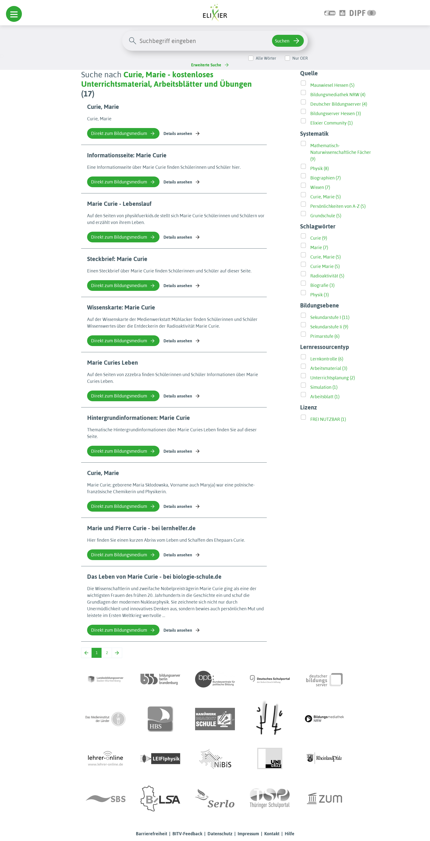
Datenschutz (220, 833)
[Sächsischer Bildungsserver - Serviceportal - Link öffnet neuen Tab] (105, 798)
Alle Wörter (266, 58)
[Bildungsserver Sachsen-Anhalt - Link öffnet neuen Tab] (160, 798)
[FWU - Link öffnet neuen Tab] (105, 719)
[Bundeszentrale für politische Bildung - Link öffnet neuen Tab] (215, 679)
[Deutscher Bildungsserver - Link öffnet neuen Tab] (324, 679)
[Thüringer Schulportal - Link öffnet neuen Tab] (270, 798)
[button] (14, 14)
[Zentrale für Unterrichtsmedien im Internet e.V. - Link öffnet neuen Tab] (324, 798)
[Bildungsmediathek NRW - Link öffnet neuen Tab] (324, 719)
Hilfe (289, 833)
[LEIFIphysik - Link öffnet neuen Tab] (160, 759)
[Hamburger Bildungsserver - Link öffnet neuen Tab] (160, 719)
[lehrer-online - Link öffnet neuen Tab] (105, 759)
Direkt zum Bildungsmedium (119, 133)
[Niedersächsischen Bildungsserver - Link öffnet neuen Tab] (215, 759)
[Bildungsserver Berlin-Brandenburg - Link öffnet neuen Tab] (160, 679)
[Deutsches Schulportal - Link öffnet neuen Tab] (270, 679)
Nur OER (300, 58)
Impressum (248, 833)
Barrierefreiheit (151, 833)
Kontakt (271, 833)
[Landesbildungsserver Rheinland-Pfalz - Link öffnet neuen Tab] (324, 759)
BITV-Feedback (187, 833)
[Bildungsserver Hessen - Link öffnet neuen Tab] (270, 719)
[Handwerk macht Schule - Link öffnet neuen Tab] (215, 719)
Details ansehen (177, 133)
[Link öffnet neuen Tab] (363, 12)
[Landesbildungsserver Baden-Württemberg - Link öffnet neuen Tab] (105, 679)
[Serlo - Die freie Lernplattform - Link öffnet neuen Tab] (215, 798)
